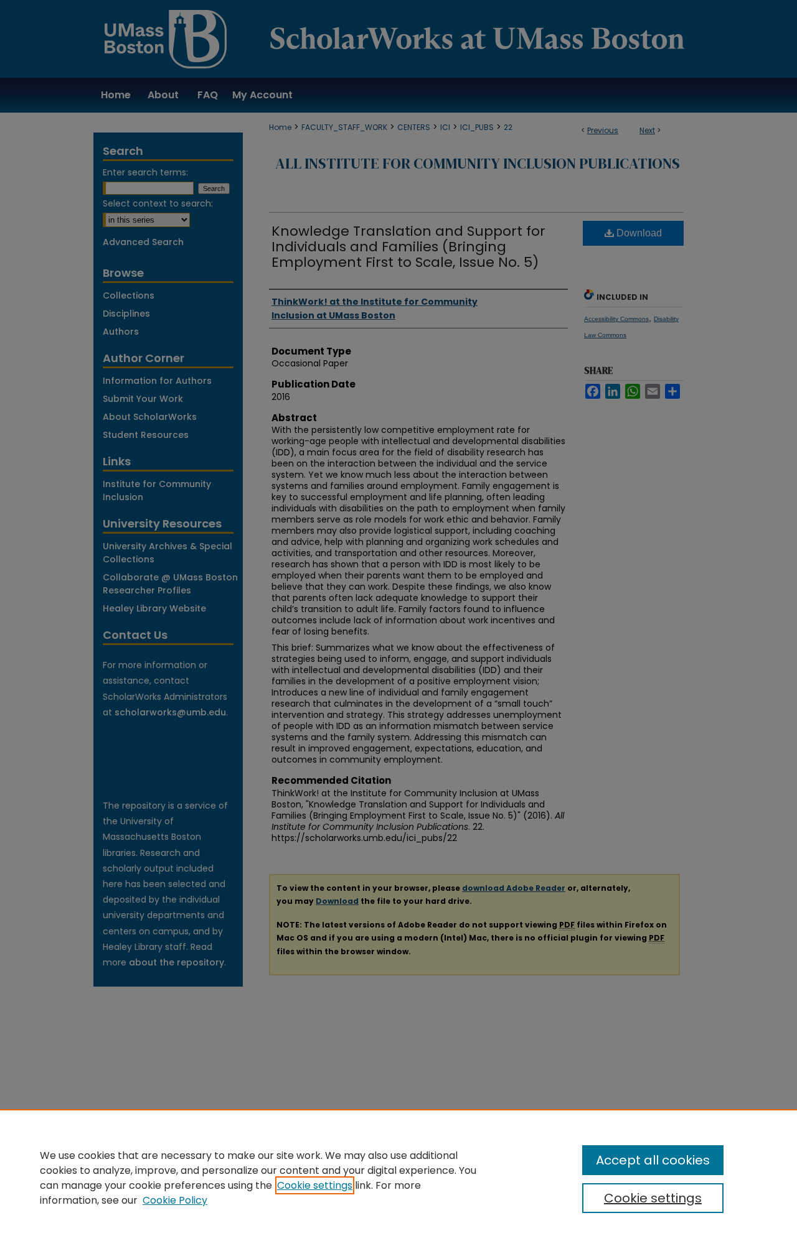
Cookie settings (314, 1185)
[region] (398, 1177)
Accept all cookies (653, 1160)
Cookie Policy (175, 1200)
